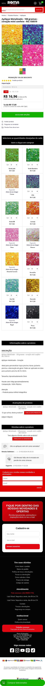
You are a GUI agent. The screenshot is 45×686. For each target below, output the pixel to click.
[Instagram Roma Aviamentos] (17, 650)
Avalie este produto (33, 413)
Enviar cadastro (13, 546)
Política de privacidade (22, 622)
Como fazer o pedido (22, 566)
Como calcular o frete (22, 577)
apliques (23, 15)
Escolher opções (22, 115)
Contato (22, 604)
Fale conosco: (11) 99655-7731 (22, 593)
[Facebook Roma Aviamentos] (12, 650)
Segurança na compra (22, 609)
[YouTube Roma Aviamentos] (22, 650)
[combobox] (22, 10)
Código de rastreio (22, 583)
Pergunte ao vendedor (22, 439)
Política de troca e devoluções (22, 572)
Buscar (39, 10)
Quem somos (22, 619)
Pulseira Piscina (13, 15)
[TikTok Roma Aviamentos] (33, 650)
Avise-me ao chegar (12, 192)
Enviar (39, 488)
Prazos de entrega (22, 580)
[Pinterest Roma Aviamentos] (28, 650)
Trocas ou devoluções (22, 574)
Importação (6, 83)
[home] (13, 3)
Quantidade (12, 165)
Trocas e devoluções (22, 606)
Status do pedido (22, 569)
